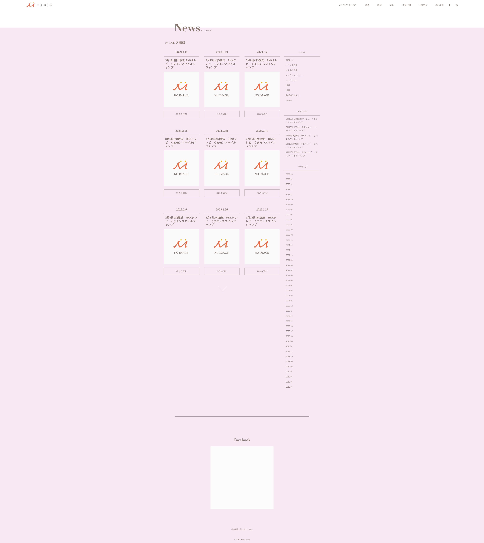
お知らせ (290, 60)
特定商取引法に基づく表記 (242, 529)
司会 (392, 5)
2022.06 (289, 220)
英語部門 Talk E (292, 95)
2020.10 (289, 316)
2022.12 (289, 189)
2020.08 (289, 326)
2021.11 (289, 250)
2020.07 (289, 331)
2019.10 (289, 356)
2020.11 (289, 311)
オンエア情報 (291, 70)
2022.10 (289, 199)
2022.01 (289, 240)
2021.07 (289, 270)
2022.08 (289, 209)
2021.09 (289, 260)
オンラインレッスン (348, 5)
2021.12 (289, 245)
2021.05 (289, 280)
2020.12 (289, 306)
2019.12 (289, 351)
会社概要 (439, 5)
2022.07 (289, 215)
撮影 (288, 85)
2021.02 (289, 296)
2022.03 (289, 230)
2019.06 (289, 377)
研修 (367, 5)
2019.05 (289, 382)
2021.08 (289, 265)
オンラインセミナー (294, 75)
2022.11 (289, 194)
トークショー (291, 80)
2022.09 (289, 204)
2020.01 (289, 346)
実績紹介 (423, 5)
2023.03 (289, 174)
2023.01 (289, 184)
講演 (379, 5)
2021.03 (289, 291)
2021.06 (289, 275)
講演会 (289, 100)
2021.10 (289, 255)
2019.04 (289, 387)
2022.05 (289, 225)
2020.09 (289, 321)
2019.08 (289, 367)
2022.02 (289, 235)
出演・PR (406, 5)
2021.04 (289, 285)
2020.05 (289, 341)
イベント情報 (291, 65)
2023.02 (289, 179)
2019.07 (289, 372)
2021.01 (289, 301)
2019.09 (289, 361)
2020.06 (289, 336)
